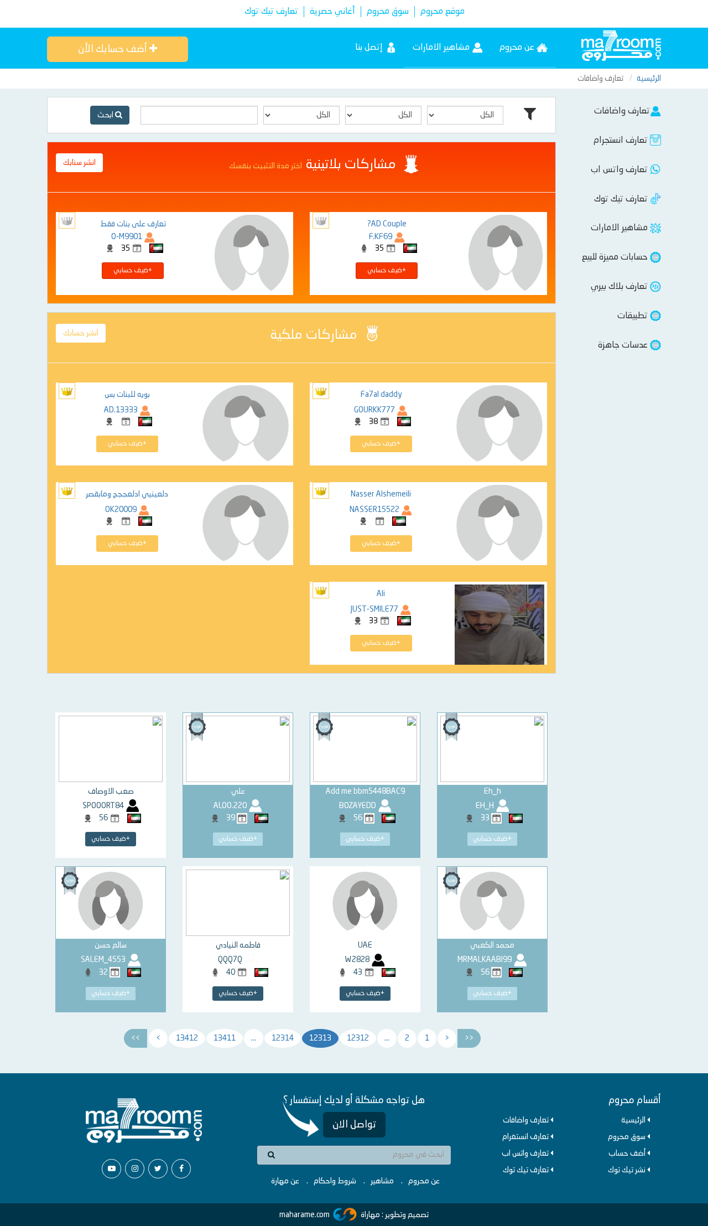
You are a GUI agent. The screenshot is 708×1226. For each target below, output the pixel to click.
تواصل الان (354, 1125)
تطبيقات (633, 316)
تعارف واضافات (622, 111)
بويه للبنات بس (127, 395)
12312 (358, 1038)
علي (238, 791)
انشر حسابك (80, 333)
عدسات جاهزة (624, 345)
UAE (365, 945)
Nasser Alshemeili (381, 494)
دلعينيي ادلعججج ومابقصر (127, 494)
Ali (381, 594)
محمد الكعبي (492, 945)
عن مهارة (285, 1181)
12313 (320, 1038)
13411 (225, 1038)
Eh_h (492, 791)
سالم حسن (111, 945)
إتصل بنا (370, 47)
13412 (187, 1038)
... (386, 1038)
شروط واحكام (335, 1181)
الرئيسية (649, 78)
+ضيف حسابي (386, 270)
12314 (283, 1038)
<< (469, 1038)
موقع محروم (442, 11)
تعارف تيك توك (271, 11)
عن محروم (518, 47)
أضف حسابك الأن (113, 49)
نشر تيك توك (627, 1170)
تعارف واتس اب (620, 169)
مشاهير (382, 1181)
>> (135, 1038)
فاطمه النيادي (238, 945)
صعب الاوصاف (111, 791)
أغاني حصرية (332, 11)
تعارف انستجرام (622, 140)
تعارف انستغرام (526, 1137)
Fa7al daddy (381, 395)
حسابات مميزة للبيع (616, 257)
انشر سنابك (79, 163)
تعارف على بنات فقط (133, 224)
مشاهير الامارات (442, 47)
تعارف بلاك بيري (620, 286)
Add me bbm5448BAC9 (365, 791)
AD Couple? (387, 224)
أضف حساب (627, 1153)
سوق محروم (388, 11)
